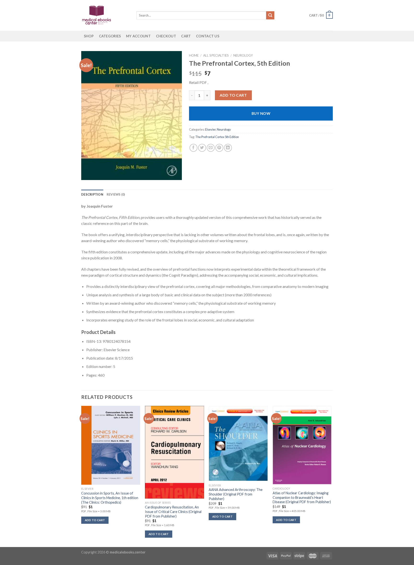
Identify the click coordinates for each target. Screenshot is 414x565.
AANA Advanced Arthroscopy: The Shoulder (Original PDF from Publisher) (236, 494)
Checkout (166, 36)
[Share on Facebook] (193, 148)
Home (194, 55)
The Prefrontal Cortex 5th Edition (217, 137)
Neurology (243, 55)
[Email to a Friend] (211, 148)
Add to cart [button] (95, 520)
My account (138, 36)
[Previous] (81, 476)
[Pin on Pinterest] (219, 148)
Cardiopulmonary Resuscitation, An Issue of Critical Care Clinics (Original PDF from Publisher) (173, 511)
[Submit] (270, 15)
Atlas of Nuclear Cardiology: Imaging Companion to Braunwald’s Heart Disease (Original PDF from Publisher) (302, 497)
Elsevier (210, 129)
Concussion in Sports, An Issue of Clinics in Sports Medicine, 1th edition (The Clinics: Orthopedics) (109, 497)
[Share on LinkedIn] (228, 148)
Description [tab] (92, 194)
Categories (110, 36)
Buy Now (261, 113)
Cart (186, 36)
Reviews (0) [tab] (116, 194)
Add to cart (233, 95)
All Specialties (216, 55)
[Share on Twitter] (202, 148)
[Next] (331, 476)
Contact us (207, 36)
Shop (89, 36)
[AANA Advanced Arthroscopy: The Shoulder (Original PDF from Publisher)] (238, 443)
